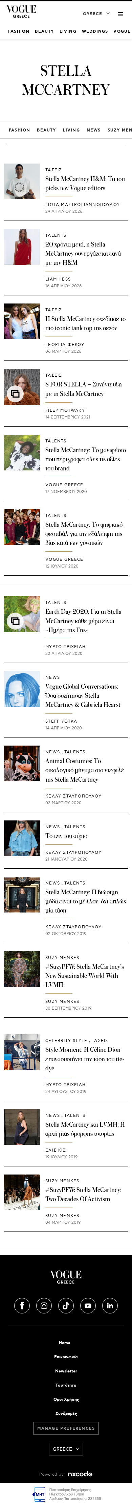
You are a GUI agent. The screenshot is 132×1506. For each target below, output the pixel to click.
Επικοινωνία (66, 1357)
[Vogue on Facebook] (22, 1305)
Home (64, 1342)
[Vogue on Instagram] (44, 1305)
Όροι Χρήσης (66, 1399)
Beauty (46, 130)
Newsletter (66, 1371)
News (94, 130)
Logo (66, 1280)
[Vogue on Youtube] (88, 1305)
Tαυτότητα (66, 1385)
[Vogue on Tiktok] (66, 1305)
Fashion (19, 130)
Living (71, 130)
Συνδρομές (66, 1413)
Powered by (52, 1474)
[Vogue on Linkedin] (110, 1305)
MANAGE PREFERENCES (66, 1428)
